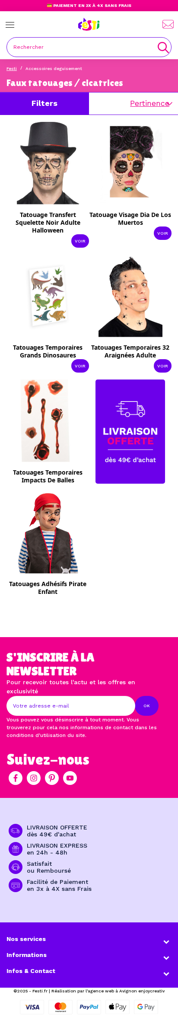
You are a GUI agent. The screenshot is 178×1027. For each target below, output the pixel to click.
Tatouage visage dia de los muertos (130, 218)
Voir (80, 241)
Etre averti (53, 475)
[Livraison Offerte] (130, 430)
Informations (26, 954)
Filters (44, 103)
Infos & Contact (30, 970)
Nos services (26, 938)
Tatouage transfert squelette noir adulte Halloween (48, 222)
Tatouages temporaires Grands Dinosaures (48, 351)
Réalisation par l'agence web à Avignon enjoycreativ (108, 991)
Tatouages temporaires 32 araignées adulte (130, 351)
